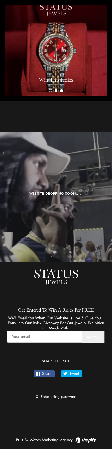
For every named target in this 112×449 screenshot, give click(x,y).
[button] (50, 90)
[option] (56, 50)
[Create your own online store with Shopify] (85, 439)
